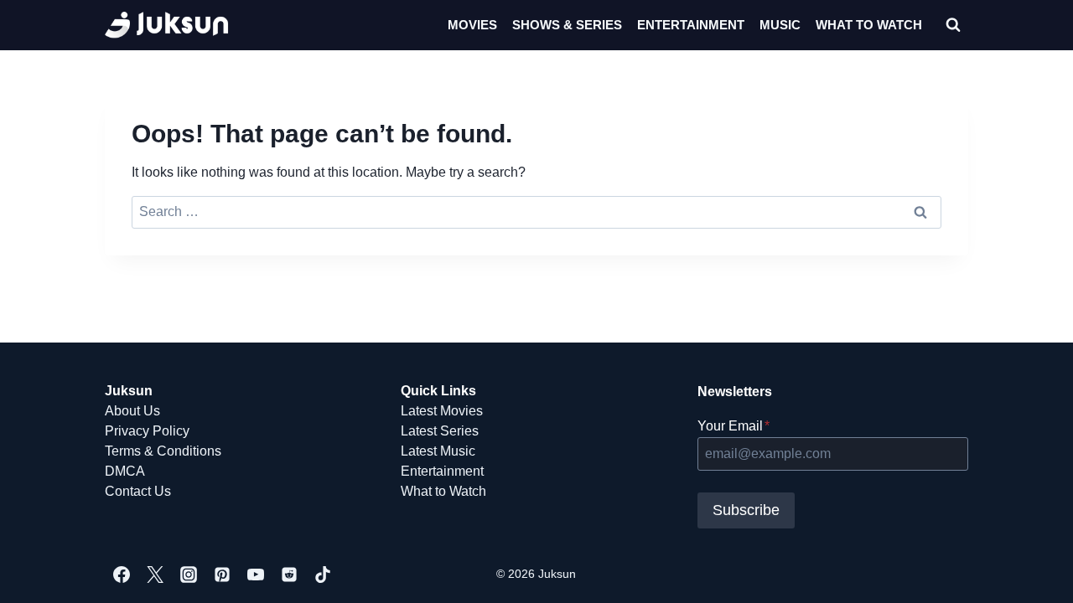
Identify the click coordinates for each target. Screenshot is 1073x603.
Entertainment (690, 25)
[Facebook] (121, 574)
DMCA (125, 471)
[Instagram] (188, 574)
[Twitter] (155, 574)
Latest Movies (442, 411)
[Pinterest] (222, 574)
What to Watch (443, 491)
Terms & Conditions (163, 451)
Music (780, 25)
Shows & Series (567, 25)
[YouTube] (255, 574)
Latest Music (438, 451)
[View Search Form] (953, 25)
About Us (132, 411)
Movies (472, 25)
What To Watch (869, 25)
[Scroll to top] (1033, 571)
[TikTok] (323, 574)
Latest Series (440, 431)
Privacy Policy (147, 431)
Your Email (733, 426)
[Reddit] (289, 574)
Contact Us (138, 491)
